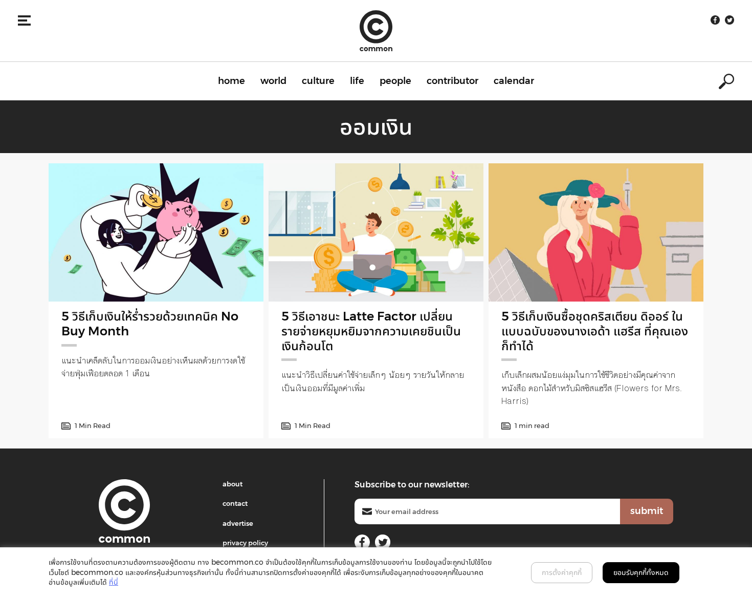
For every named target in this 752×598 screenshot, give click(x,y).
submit (646, 511)
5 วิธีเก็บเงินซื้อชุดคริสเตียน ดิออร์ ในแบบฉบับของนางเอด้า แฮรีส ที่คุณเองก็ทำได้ (594, 331)
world (273, 81)
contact (235, 503)
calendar (514, 81)
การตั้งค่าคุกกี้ (562, 572)
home (231, 81)
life (357, 81)
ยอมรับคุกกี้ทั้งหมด (641, 572)
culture (318, 81)
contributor (452, 81)
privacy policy (245, 543)
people (395, 81)
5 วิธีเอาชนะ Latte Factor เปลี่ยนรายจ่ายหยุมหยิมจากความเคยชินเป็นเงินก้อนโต (371, 331)
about (232, 484)
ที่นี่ (113, 582)
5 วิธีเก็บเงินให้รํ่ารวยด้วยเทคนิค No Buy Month (149, 323)
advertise (238, 523)
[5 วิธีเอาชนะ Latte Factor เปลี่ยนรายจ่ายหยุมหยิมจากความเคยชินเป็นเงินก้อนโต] (376, 232)
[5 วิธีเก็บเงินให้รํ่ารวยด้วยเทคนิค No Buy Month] (156, 232)
